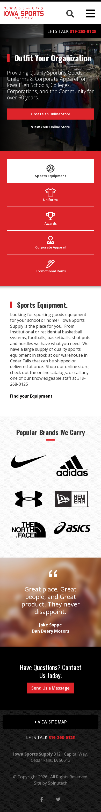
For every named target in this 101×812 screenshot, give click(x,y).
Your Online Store (50, 127)
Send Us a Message (50, 688)
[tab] (50, 171)
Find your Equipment (31, 396)
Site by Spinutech (50, 783)
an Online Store (50, 114)
